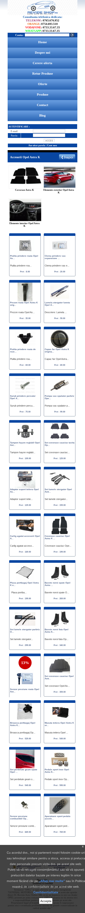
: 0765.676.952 (42, 20)
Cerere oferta (42, 63)
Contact (42, 105)
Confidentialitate (45, 892)
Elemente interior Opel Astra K (24, 224)
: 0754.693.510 (42, 24)
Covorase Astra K (24, 190)
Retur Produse (42, 73)
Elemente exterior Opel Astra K (58, 191)
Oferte (42, 84)
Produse (42, 94)
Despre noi (42, 52)
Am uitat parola (36, 145)
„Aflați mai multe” (52, 881)
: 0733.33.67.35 (42, 27)
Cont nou (52, 145)
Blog (42, 115)
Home (42, 42)
